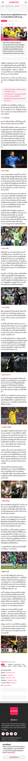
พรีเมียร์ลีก (17, 6)
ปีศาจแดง (20, 666)
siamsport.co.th (10, 673)
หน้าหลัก (2, 6)
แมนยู (23, 664)
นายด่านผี (14, 666)
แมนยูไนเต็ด (4, 666)
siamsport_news (10, 678)
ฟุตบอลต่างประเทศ (9, 6)
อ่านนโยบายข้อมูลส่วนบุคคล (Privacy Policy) (13, 751)
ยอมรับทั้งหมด (14, 757)
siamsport (10, 675)
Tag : (3, 664)
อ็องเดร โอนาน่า (17, 664)
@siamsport (7, 685)
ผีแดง (25, 666)
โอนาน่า (9, 666)
